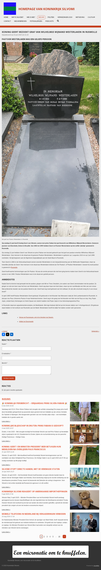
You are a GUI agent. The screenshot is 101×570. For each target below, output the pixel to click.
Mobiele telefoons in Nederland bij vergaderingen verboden (34, 514)
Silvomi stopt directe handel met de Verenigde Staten (31, 469)
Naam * (4, 344)
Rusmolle (14, 267)
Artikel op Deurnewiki (26, 321)
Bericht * (5, 363)
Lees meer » (6, 421)
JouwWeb (96, 565)
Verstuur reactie (8, 378)
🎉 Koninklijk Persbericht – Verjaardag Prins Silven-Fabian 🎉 (34, 403)
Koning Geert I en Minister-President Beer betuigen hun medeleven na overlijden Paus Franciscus (31, 448)
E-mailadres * (6, 353)
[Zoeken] (58, 20)
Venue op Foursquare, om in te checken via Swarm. (36, 317)
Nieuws (6, 398)
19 (59, 536)
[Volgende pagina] (64, 536)
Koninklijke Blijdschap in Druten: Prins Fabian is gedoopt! (33, 425)
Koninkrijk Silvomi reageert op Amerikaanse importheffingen (34, 491)
